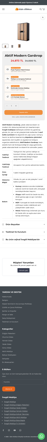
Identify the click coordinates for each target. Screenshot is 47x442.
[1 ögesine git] (5, 46)
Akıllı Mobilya (7, 351)
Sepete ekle (23, 112)
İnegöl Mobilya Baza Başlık (14, 420)
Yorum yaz (23, 270)
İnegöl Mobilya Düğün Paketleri (16, 405)
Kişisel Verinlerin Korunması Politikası (17, 304)
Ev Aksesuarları (8, 362)
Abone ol (8, 389)
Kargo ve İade (7, 315)
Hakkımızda (6, 297)
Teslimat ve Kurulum (10, 322)
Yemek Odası (7, 341)
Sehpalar (5, 359)
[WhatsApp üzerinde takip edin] (20, 430)
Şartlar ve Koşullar (9, 311)
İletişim (5, 300)
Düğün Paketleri (8, 333)
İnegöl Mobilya (10, 402)
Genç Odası (6, 348)
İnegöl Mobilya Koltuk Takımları (16, 414)
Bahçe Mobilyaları (9, 355)
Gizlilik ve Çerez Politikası (12, 307)
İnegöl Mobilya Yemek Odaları (16, 411)
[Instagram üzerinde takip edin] (9, 430)
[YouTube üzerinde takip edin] (15, 430)
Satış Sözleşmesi (8, 318)
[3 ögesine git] (19, 46)
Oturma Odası (7, 337)
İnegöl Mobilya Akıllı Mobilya (15, 417)
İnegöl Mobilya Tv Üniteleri (14, 424)
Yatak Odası (6, 344)
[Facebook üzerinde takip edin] (3, 430)
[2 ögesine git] (12, 46)
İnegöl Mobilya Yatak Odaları (15, 408)
